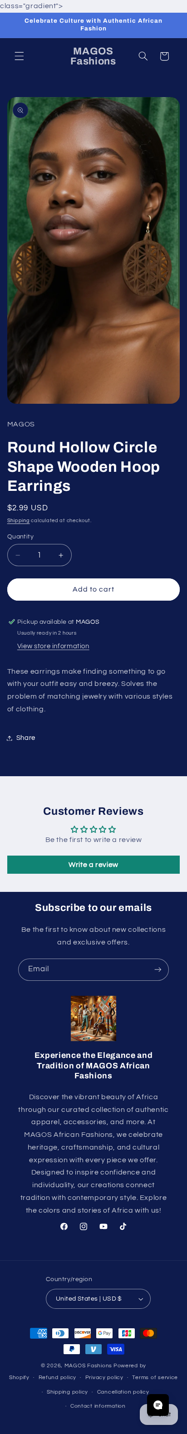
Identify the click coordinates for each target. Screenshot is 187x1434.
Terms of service (155, 1377)
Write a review (93, 864)
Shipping (18, 520)
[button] (19, 56)
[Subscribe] (158, 970)
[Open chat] (158, 1405)
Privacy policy (104, 1377)
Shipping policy (67, 1392)
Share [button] (25, 737)
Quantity (20, 536)
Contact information (98, 1406)
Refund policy (58, 1377)
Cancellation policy (123, 1392)
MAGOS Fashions (88, 1365)
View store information (53, 646)
